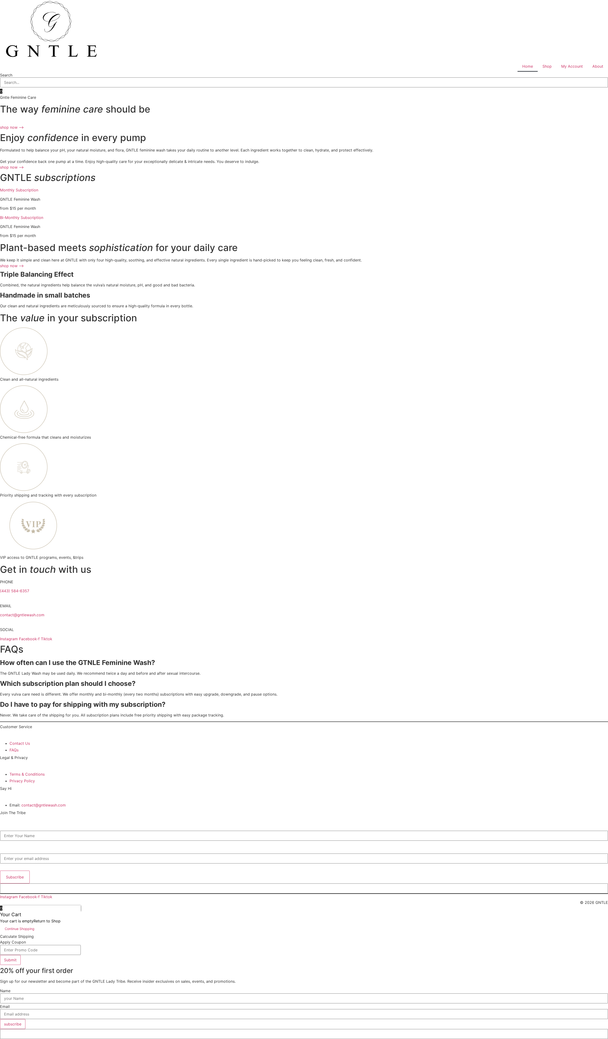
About (597, 66)
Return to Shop (47, 921)
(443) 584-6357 (14, 590)
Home (527, 66)
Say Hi (6, 788)
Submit (10, 960)
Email (3, 850)
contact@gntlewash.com (22, 614)
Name (4, 828)
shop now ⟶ (12, 127)
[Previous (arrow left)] (8, 519)
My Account (572, 66)
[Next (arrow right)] (599, 519)
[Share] (592, 5)
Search (6, 75)
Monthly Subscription (19, 190)
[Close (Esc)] (603, 5)
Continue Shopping (19, 929)
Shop (547, 66)
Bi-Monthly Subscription (21, 217)
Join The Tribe (13, 812)
